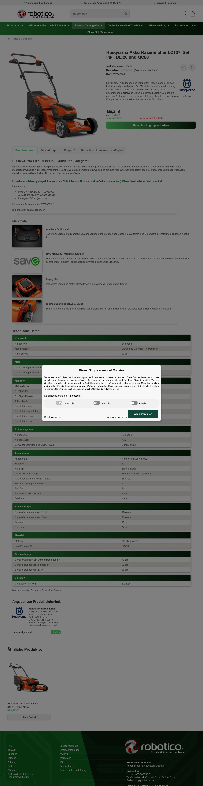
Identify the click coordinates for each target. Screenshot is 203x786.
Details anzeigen (53, 417)
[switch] (59, 403)
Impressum (75, 395)
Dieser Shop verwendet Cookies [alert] (101, 370)
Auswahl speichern (117, 417)
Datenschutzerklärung (55, 395)
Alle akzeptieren (143, 414)
